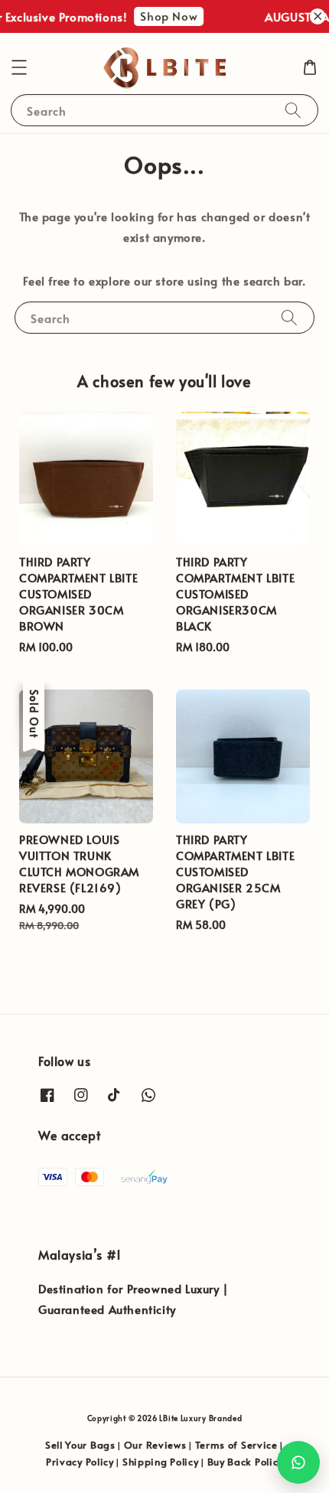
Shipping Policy (160, 1462)
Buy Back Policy (245, 1462)
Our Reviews (155, 1445)
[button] (19, 67)
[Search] (293, 110)
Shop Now (165, 16)
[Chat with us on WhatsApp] (298, 1462)
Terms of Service (236, 1445)
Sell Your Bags (80, 1445)
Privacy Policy (80, 1462)
